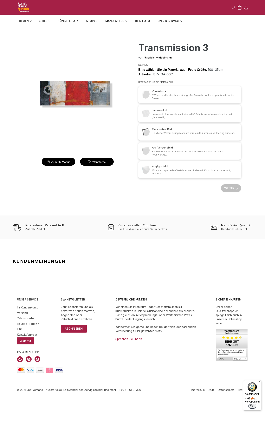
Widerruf (25, 340)
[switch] (252, 406)
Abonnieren (74, 328)
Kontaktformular (27, 334)
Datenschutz (226, 389)
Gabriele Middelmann (158, 57)
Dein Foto (142, 21)
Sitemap (243, 389)
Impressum (198, 389)
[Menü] (258, 382)
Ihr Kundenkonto (27, 307)
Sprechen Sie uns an (128, 339)
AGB (211, 389)
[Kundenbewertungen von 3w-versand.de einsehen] (232, 360)
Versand (22, 312)
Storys (92, 21)
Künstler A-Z (68, 21)
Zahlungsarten (26, 318)
